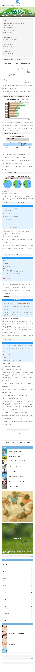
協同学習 (17, 566)
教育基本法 (18, 608)
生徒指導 (4, 436)
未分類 (17, 571)
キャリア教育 (17, 564)
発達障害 (17, 578)
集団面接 (18, 620)
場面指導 (18, 615)
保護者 (17, 594)
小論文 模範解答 (18, 613)
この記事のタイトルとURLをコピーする (17, 433)
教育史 (18, 601)
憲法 (18, 606)
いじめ (17, 573)
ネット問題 (17, 585)
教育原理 (18, 599)
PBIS (17, 587)
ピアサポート (17, 592)
